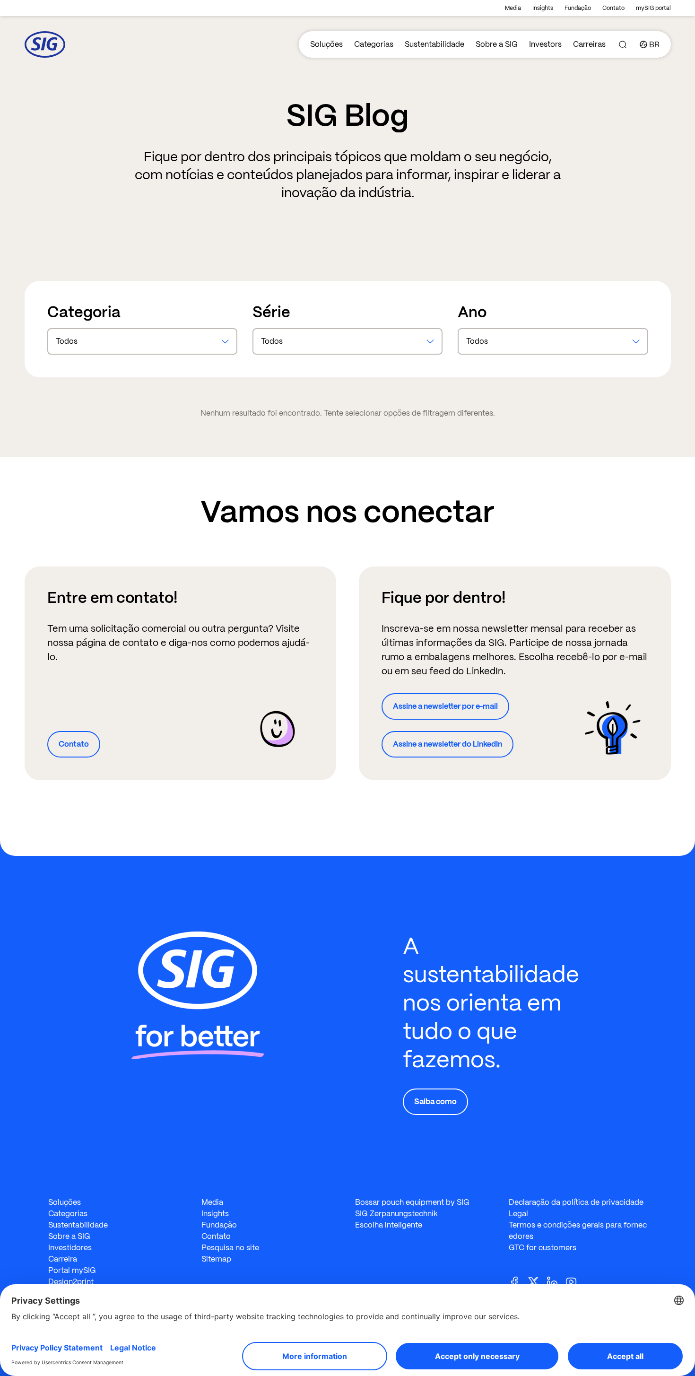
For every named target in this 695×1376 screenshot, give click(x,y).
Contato (613, 8)
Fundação (578, 8)
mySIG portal (653, 8)
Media (513, 8)
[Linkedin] (556, 1281)
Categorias (373, 44)
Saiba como (435, 1101)
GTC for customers (542, 1248)
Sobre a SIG (497, 44)
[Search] (622, 44)
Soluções (326, 44)
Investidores (70, 1248)
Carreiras (589, 44)
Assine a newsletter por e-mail (445, 706)
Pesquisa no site (230, 1248)
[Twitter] (537, 1281)
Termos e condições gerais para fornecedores (578, 1230)
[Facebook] (518, 1281)
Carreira (62, 1259)
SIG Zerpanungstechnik (396, 1214)
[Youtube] (574, 1281)
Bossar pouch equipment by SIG (412, 1202)
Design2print (71, 1282)
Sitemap (216, 1259)
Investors (545, 44)
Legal (518, 1214)
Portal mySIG (72, 1270)
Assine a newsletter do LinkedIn (447, 744)
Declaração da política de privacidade (576, 1202)
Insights (542, 8)
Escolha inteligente (388, 1225)
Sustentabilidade (434, 44)
